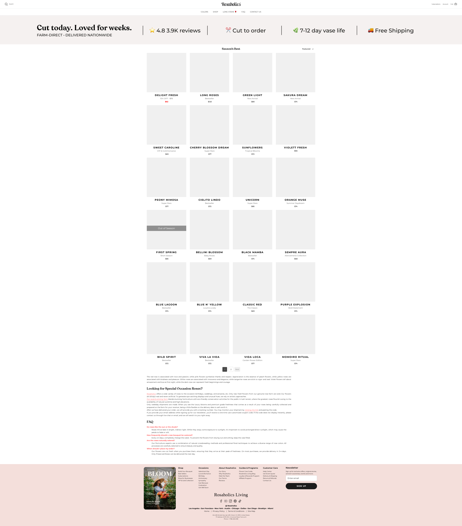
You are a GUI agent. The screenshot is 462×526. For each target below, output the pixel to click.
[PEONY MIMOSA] (166, 177)
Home (206, 511)
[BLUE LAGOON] (166, 282)
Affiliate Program (245, 478)
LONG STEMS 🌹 (230, 12)
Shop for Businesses (185, 478)
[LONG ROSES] (209, 72)
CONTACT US (255, 12)
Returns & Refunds (269, 478)
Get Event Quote (269, 474)
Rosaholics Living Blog (247, 474)
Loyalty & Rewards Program (249, 476)
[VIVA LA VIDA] (209, 334)
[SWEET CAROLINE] (166, 125)
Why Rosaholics (224, 474)
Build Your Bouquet (185, 471)
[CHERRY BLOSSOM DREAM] (209, 125)
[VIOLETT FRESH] (295, 125)
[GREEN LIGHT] (252, 72)
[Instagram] (230, 501)
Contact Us (267, 480)
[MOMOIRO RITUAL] (295, 334)
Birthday (202, 476)
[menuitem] (204, 11)
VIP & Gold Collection (185, 480)
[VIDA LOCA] (252, 334)
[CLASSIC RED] (252, 282)
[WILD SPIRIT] (166, 334)
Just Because (203, 483)
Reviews (222, 480)
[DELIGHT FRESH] (166, 72)
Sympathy (202, 480)
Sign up (301, 486)
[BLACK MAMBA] (252, 229)
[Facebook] (221, 501)
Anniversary (203, 478)
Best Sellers (182, 474)
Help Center (267, 471)
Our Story (222, 471)
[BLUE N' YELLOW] (209, 282)
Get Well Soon (204, 487)
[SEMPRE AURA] (295, 229)
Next (237, 369)
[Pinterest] (235, 501)
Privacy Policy (219, 511)
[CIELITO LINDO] (209, 177)
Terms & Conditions (236, 511)
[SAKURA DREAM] (295, 72)
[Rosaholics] (231, 4)
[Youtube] (225, 501)
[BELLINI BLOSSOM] (209, 229)
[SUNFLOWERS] (252, 125)
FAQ (243, 12)
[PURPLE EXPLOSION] (295, 282)
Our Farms (223, 478)
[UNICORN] (252, 177)
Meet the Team (224, 476)
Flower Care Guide (245, 471)
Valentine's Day (204, 471)
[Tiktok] (239, 501)
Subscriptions (183, 476)
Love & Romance (205, 474)
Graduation (203, 485)
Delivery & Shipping (270, 476)
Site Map (251, 511)
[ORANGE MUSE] (295, 177)
